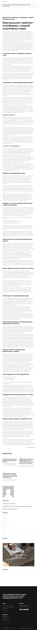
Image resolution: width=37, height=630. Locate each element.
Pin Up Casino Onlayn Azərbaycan (9, 503)
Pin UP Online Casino (6, 524)
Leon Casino (19, 46)
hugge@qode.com (6, 619)
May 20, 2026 (5, 505)
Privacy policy (13, 628)
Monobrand (5, 521)
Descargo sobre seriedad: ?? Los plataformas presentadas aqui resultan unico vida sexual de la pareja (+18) (10, 475)
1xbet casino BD (5, 514)
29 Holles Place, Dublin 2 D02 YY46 (8, 605)
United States (5, 610)
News (3, 522)
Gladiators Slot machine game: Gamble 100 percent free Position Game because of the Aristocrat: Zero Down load (26, 461)
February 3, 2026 (6, 472)
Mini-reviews (5, 519)
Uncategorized (8, 4)
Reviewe (4, 529)
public (4, 527)
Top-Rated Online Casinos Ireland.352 (10, 509)
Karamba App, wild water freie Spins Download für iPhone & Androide (10, 460)
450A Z (4, 516)
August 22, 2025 (5, 15)
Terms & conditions (6, 628)
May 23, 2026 (5, 502)
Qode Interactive (24, 628)
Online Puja (18, 15)
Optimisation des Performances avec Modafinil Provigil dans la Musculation (17, 506)
